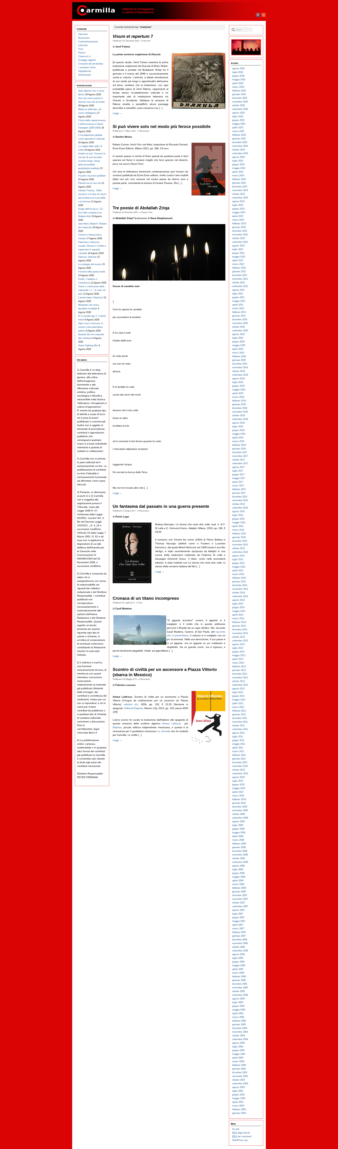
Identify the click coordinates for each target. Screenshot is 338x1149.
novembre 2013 (240, 633)
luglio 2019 (237, 382)
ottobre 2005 (238, 991)
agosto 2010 (238, 777)
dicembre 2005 (239, 984)
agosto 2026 (238, 68)
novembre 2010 (240, 766)
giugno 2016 (238, 518)
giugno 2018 (238, 430)
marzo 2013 (238, 662)
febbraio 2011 (239, 755)
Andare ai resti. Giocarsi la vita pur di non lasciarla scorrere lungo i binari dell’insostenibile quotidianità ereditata (91, 161)
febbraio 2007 (239, 932)
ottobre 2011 (238, 725)
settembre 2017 (240, 463)
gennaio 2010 (239, 803)
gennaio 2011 (239, 758)
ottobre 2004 (238, 1035)
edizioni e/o (131, 704)
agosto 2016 (238, 511)
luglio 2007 (237, 913)
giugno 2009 (238, 829)
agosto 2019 (238, 378)
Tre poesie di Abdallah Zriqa (141, 208)
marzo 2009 (238, 840)
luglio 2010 (237, 781)
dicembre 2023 (239, 186)
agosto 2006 (238, 954)
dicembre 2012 (239, 673)
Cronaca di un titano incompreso (146, 598)
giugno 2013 (238, 651)
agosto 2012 (238, 688)
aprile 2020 (237, 349)
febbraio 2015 (239, 578)
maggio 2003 (238, 1098)
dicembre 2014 (239, 585)
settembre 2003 (240, 1083)
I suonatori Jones (87, 67)
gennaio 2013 (239, 670)
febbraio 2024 (239, 179)
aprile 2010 (237, 792)
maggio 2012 (238, 699)
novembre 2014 (240, 589)
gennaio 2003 (239, 1113)
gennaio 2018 (239, 448)
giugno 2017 (238, 474)
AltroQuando (84, 74)
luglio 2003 (237, 1091)
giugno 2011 (238, 740)
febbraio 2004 (239, 1065)
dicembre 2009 (239, 806)
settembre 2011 (240, 729)
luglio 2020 (237, 338)
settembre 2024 (240, 153)
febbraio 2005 (239, 1020)
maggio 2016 (238, 522)
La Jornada (163, 731)
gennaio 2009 (239, 847)
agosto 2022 (238, 245)
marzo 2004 (238, 1061)
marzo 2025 (238, 131)
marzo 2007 (238, 928)
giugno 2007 (238, 917)
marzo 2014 (238, 618)
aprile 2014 (237, 614)
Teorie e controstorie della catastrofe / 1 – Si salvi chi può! (92, 290)
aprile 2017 (237, 482)
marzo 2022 (238, 264)
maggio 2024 (238, 168)
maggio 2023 (238, 212)
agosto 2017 (238, 467)
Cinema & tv (84, 56)
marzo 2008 (238, 884)
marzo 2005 (238, 1017)
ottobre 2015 (238, 548)
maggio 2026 (238, 79)
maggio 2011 (238, 744)
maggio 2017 (238, 478)
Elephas (117, 727)
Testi (150, 212)
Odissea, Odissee (87, 257)
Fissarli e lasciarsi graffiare (92, 175)
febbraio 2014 (239, 622)
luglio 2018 (237, 426)
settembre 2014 (240, 596)
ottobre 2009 (238, 814)
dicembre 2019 (239, 363)
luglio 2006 (237, 958)
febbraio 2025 (239, 135)
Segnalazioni (84, 71)
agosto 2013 (238, 644)
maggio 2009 (238, 832)
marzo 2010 (238, 795)
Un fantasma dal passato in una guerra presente (161, 506)
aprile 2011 (237, 747)
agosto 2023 (238, 201)
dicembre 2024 (239, 142)
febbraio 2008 (239, 888)
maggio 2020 (238, 345)
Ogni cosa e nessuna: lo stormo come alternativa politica (90, 327)
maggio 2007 (238, 921)
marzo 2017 (238, 485)
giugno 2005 (238, 1006)
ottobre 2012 (238, 681)
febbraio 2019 (239, 400)
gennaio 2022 (239, 271)
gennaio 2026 (239, 94)
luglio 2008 (237, 869)
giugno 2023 (238, 208)
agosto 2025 (238, 112)
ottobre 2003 (238, 1080)
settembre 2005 (240, 995)
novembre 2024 (240, 146)
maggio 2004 (238, 1054)
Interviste (83, 45)
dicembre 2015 (239, 541)
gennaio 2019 (239, 404)
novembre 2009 (240, 810)
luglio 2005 (237, 1002)
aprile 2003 (237, 1102)
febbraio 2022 (239, 267)
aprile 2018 (237, 437)
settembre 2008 (240, 862)
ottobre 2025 (238, 105)
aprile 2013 (237, 659)
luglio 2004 (237, 1046)
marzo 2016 (238, 530)
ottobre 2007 (238, 902)
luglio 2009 (237, 825)
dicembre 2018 (239, 408)
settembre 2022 (240, 242)
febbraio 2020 (239, 356)
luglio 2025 (237, 116)
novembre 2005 (240, 987)
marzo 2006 (238, 972)
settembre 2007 (240, 906)
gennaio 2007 (239, 936)
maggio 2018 (238, 434)
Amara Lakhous (171, 723)
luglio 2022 (237, 249)
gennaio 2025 (239, 138)
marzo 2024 (238, 175)
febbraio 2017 (239, 489)
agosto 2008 (238, 865)
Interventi (146, 40)
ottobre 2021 (238, 282)
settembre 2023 (240, 197)
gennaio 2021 (239, 315)
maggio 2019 (238, 389)
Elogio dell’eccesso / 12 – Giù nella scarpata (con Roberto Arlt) (91, 213)
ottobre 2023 (238, 194)
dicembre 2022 (239, 231)
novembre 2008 (240, 854)
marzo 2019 (238, 397)
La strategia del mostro (90, 264)
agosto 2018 (238, 422)
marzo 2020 (238, 352)
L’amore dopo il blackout (90, 297)
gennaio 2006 (239, 980)
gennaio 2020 (239, 360)
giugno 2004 (238, 1050)
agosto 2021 (238, 290)
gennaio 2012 (239, 714)
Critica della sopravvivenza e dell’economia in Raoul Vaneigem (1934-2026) (92, 124)
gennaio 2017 (239, 493)
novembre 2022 (240, 234)
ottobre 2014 (238, 592)
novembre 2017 (240, 456)
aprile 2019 (237, 393)
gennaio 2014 (239, 626)
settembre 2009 (240, 817)
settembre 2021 (240, 286)
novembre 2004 (240, 1032)
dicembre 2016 (239, 496)
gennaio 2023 (239, 227)
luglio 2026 (237, 72)
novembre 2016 (240, 500)
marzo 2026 (238, 87)
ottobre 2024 (238, 149)
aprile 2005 (237, 1013)
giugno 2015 (238, 563)
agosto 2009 (238, 821)
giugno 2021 (238, 297)
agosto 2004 (238, 1043)
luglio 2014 (237, 603)
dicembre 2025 (239, 98)
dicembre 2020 (239, 319)
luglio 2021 (237, 293)
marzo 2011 (238, 751)
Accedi (235, 1129)
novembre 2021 (240, 279)
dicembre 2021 (239, 275)
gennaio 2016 (239, 537)
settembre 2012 (240, 685)
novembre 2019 (240, 367)
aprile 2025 (237, 127)
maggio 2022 (238, 256)
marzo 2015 (238, 574)
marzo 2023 (238, 219)
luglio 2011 (237, 736)
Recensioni (144, 130)
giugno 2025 (238, 120)
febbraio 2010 (239, 799)
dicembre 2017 (239, 452)
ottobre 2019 (238, 371)
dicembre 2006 (239, 939)
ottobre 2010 (238, 769)
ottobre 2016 (238, 504)
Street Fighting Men (88, 345)
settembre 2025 (240, 109)
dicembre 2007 (239, 895)
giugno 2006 (238, 961)
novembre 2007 (240, 899)
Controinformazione (88, 41)
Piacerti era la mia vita (89, 183)
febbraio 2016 (239, 533)
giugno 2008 (238, 873)
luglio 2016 (237, 515)
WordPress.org (239, 1140)
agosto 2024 (238, 157)
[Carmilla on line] (169, 10)
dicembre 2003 (239, 1072)
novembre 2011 (240, 721)
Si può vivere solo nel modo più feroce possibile (162, 126)
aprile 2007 (237, 924)
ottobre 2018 (238, 415)
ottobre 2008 (238, 858)
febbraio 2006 (239, 976)
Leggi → (117, 113)
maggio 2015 (238, 566)
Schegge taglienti (87, 60)
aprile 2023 (237, 216)
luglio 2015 (237, 559)
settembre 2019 (240, 375)
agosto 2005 (238, 998)
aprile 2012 (237, 703)
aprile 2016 (237, 526)
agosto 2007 (238, 910)
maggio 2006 (238, 965)
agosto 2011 (238, 733)
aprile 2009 (237, 836)
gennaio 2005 (239, 1024)
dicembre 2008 (239, 851)
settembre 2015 (240, 552)
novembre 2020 (240, 323)
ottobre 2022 (238, 238)
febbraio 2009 (239, 843)
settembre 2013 (240, 640)
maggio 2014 (238, 611)
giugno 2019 (238, 386)
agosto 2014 (238, 600)
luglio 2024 (237, 160)
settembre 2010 (240, 773)
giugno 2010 (238, 784)
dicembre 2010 (239, 762)
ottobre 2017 (238, 459)
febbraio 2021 (239, 312)
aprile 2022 (237, 260)
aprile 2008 (237, 880)
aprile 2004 (237, 1057)
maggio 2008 (238, 877)
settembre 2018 (240, 419)
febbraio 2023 (239, 223)
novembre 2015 (240, 544)
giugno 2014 (238, 607)
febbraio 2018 (239, 445)
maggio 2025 (238, 124)
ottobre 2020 (238, 327)
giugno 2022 (238, 253)
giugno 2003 (238, 1094)
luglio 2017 (237, 470)
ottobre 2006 (238, 947)
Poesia (144, 212)
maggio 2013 (238, 655)
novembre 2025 (240, 101)
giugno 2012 (238, 696)
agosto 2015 (238, 555)
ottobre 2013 (238, 637)
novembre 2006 (240, 943)
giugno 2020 (238, 341)
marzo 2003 (238, 1105)
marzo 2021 (238, 308)
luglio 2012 (237, 692)
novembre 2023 (240, 190)
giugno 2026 (238, 76)
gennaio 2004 (239, 1068)
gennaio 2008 (239, 891)
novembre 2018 (240, 411)
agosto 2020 (238, 334)
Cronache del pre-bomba (90, 63)
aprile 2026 (237, 83)
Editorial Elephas (133, 708)
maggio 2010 (238, 788)
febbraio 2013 (239, 666)
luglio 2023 (237, 205)
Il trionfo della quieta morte (91, 271)
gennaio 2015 (239, 581)
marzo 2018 (238, 441)
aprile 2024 (237, 171)
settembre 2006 (240, 950)
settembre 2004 (240, 1039)
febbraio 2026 (239, 90)
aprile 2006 (237, 969)
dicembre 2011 (239, 718)
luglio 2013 (237, 648)
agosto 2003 (238, 1087)
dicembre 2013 (239, 629)
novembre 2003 (240, 1076)
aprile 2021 (237, 304)
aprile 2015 (237, 570)
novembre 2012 (240, 677)
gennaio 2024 (239, 183)
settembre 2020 (240, 330)
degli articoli (241, 1132)
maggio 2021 (238, 301)
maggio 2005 (238, 1009)
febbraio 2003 (239, 1109)
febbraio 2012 (239, 710)
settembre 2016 (240, 507)
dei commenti (241, 1136)
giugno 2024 (238, 164)
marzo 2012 (238, 707)
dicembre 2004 (239, 1028)
